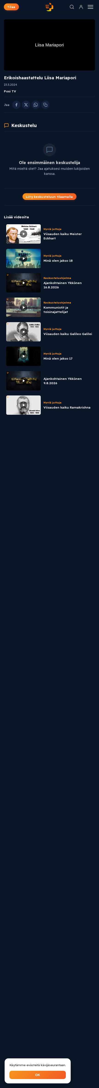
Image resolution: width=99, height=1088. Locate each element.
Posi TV (10, 91)
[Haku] (71, 7)
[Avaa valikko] (90, 7)
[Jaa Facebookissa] (16, 105)
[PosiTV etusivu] (49, 7)
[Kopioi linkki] (45, 105)
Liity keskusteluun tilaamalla (49, 197)
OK (37, 1075)
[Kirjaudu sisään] (81, 7)
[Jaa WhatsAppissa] (36, 105)
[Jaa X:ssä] (26, 105)
